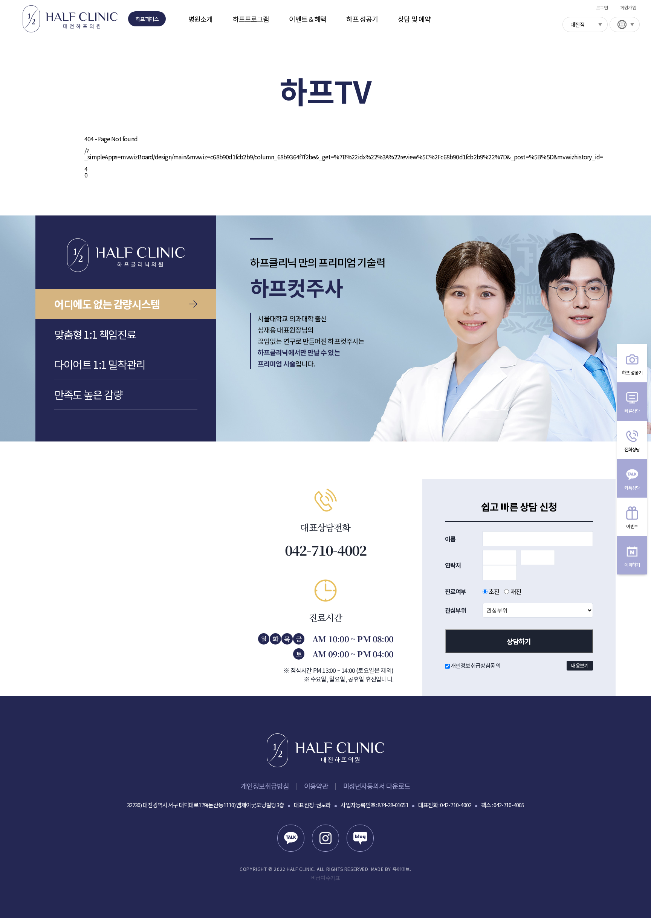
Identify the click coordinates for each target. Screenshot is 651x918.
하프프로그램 (251, 19)
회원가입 (628, 7)
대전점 (577, 24)
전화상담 (632, 449)
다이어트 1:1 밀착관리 (99, 364)
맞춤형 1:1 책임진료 (95, 334)
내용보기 (579, 665)
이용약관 (316, 785)
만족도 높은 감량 (88, 394)
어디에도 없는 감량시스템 (107, 304)
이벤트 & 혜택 (307, 19)
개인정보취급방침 (265, 785)
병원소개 (200, 19)
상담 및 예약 (414, 19)
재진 (515, 591)
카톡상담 (632, 487)
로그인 (602, 7)
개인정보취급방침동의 (519, 665)
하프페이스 (147, 19)
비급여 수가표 (325, 877)
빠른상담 (632, 411)
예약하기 (632, 564)
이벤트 (632, 526)
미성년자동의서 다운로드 (376, 785)
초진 (493, 591)
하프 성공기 (362, 19)
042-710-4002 (325, 550)
